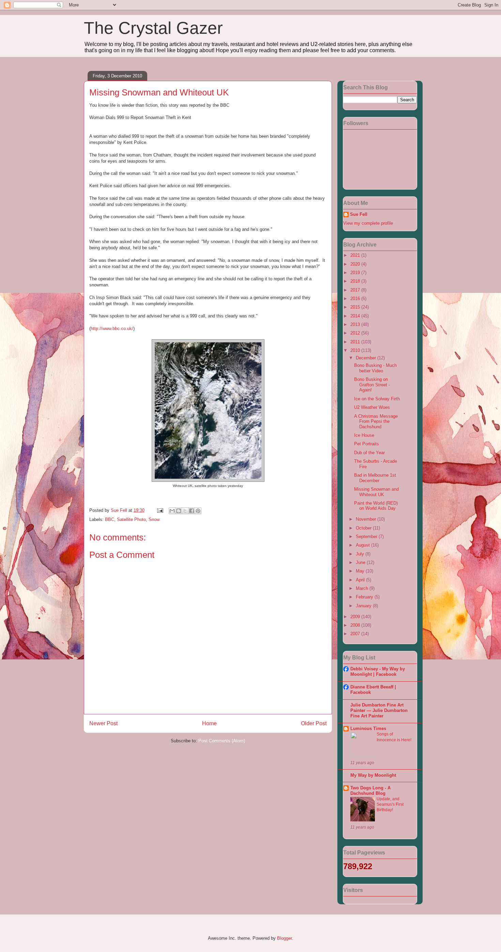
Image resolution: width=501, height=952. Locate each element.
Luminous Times (368, 728)
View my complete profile (368, 223)
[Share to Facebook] (191, 510)
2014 (355, 315)
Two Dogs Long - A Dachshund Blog (370, 790)
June (361, 562)
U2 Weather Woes (372, 407)
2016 (355, 298)
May (361, 571)
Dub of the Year (369, 452)
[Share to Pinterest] (198, 510)
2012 (355, 333)
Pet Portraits (366, 443)
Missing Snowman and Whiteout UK (376, 492)
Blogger (284, 938)
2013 (355, 324)
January (364, 605)
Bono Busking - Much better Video (375, 368)
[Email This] (172, 510)
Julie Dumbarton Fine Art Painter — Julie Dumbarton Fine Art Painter (379, 710)
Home (209, 723)
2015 (355, 307)
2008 (355, 625)
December (366, 357)
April (361, 579)
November (366, 519)
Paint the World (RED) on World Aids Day (376, 506)
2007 (355, 633)
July (360, 553)
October (364, 528)
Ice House (364, 435)
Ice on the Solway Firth (377, 398)
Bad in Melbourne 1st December (375, 478)
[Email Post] (160, 510)
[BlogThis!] (178, 510)
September (367, 536)
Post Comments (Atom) (221, 740)
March (362, 588)
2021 (355, 255)
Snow (154, 519)
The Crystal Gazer (153, 28)
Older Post (314, 723)
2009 (355, 616)
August (363, 545)
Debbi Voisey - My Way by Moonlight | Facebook (377, 671)
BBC (109, 519)
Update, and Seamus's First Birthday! (390, 804)
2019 (355, 272)
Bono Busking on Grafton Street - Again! (372, 384)
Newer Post (103, 723)
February (365, 596)
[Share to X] (185, 510)
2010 (355, 350)
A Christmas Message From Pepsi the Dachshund (376, 421)
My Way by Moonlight (373, 775)
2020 (355, 264)
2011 (355, 341)
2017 (355, 290)
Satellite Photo (131, 519)
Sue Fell (358, 214)
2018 (355, 281)
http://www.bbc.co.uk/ (112, 328)
